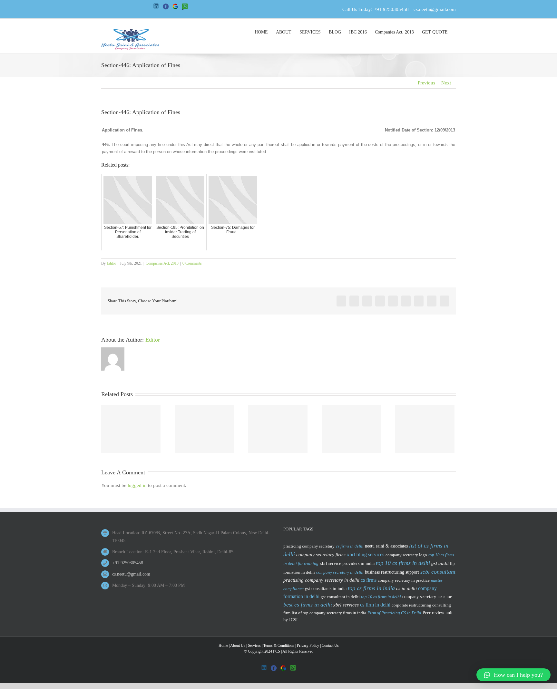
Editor (111, 263)
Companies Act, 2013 (162, 263)
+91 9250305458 (391, 9)
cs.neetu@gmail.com (435, 9)
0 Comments (192, 263)
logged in (137, 485)
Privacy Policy (308, 645)
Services (254, 645)
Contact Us (330, 645)
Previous (426, 82)
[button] (513, 674)
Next (446, 82)
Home (223, 645)
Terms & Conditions (278, 645)
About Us (237, 645)
